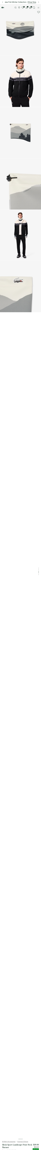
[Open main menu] (38, 7)
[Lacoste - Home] (3, 8)
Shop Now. (31, 2)
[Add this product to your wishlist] (38, 12)
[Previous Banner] (2, 2)
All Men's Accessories (8, 1141)
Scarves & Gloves (22, 1141)
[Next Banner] (38, 2)
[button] (15, 8)
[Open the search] (34, 8)
